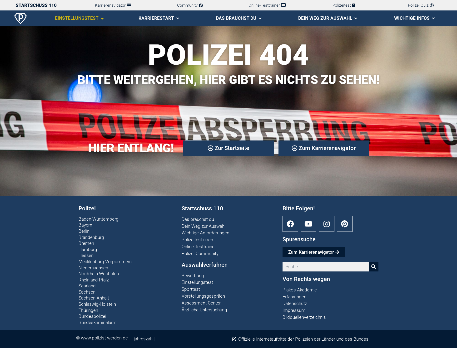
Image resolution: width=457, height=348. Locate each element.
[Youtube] (308, 224)
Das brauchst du (236, 18)
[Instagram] (326, 224)
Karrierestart (156, 18)
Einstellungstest (77, 18)
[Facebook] (290, 224)
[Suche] (373, 266)
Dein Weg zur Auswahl (325, 18)
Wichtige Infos (412, 18)
